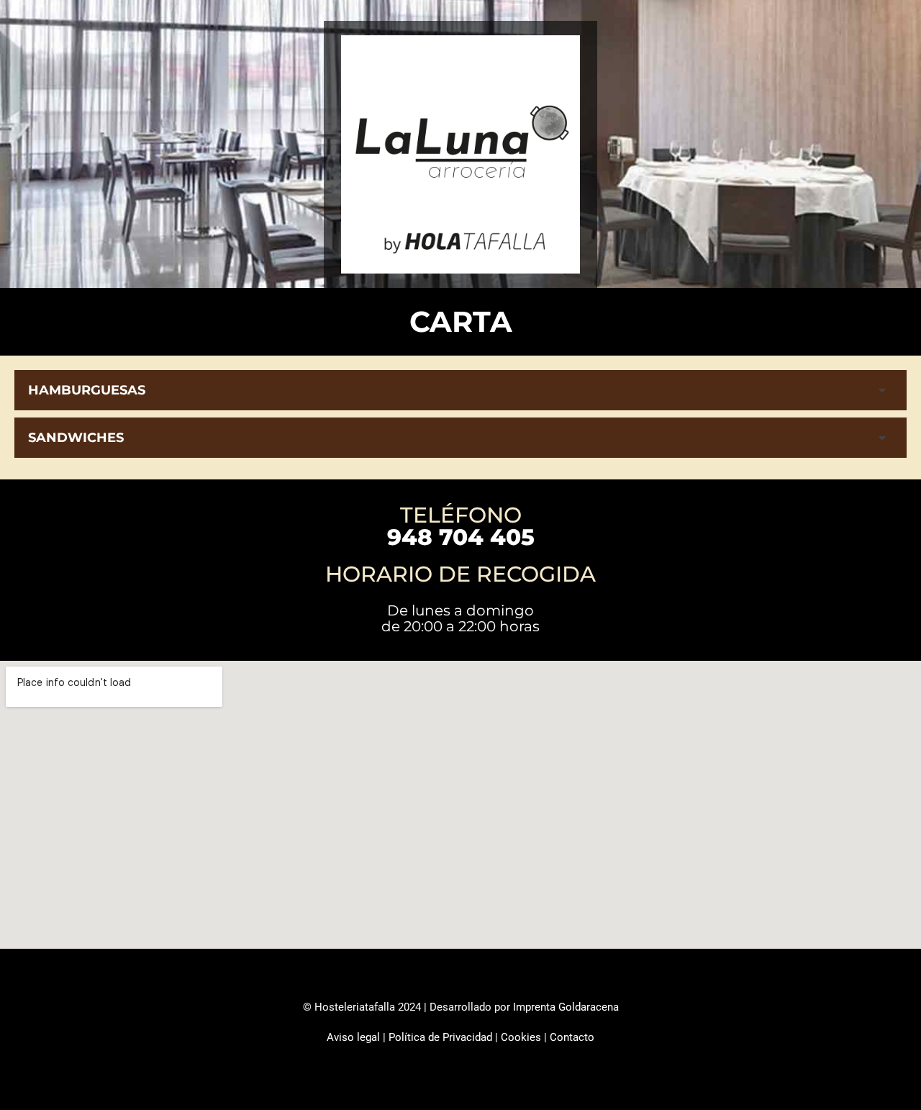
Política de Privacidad (440, 1037)
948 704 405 (461, 537)
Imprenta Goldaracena (566, 1007)
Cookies (521, 1037)
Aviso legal (353, 1037)
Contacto (572, 1037)
